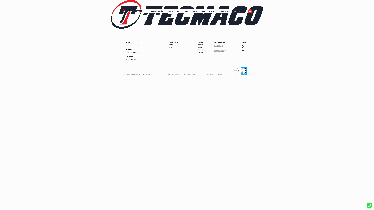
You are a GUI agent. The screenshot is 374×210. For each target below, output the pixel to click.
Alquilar (367, 199)
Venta (170, 50)
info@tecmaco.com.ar (132, 45)
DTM (170, 47)
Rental (171, 45)
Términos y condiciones (173, 74)
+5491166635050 (131, 60)
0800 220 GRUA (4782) (132, 52)
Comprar (367, 194)
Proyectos (201, 42)
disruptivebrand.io (216, 74)
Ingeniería (200, 45)
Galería (200, 47)
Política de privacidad (189, 74)
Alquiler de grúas (174, 42)
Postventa (201, 50)
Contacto (237, 11)
